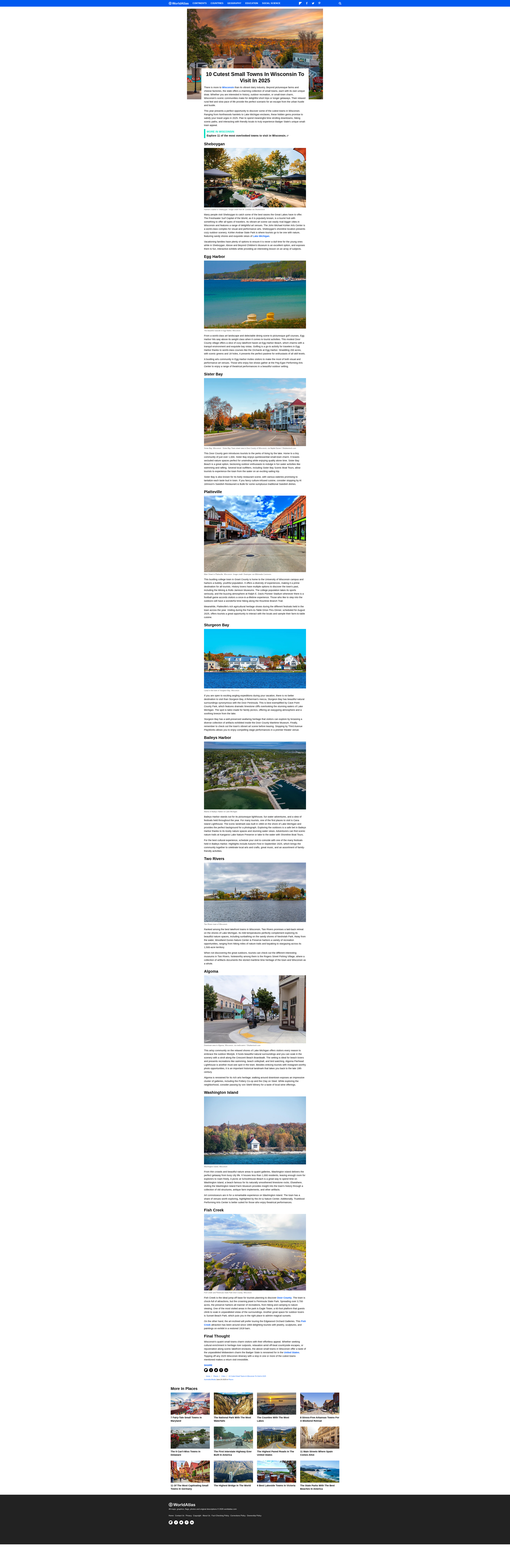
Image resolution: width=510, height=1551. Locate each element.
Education (251, 3)
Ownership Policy (254, 1516)
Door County (284, 1297)
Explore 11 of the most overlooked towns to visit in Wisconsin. (246, 135)
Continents (200, 3)
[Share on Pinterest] (221, 1370)
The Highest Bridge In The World (232, 1485)
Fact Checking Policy (220, 1516)
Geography (234, 3)
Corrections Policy (238, 1516)
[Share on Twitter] (216, 1370)
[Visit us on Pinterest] (187, 1522)
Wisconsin (228, 87)
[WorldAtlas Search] (340, 3)
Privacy (189, 1516)
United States (291, 1352)
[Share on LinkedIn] (226, 1370)
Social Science (271, 3)
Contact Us (179, 1516)
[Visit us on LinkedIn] (192, 1522)
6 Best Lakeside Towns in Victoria (276, 1485)
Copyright (197, 1516)
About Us (206, 1516)
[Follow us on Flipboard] (171, 1522)
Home (171, 1516)
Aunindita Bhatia (210, 1379)
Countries (217, 3)
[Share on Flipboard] (206, 1370)
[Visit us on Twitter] (181, 1522)
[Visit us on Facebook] (176, 1522)
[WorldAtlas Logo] (180, 3)
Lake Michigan (261, 236)
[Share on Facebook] (211, 1370)
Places (230, 1379)
